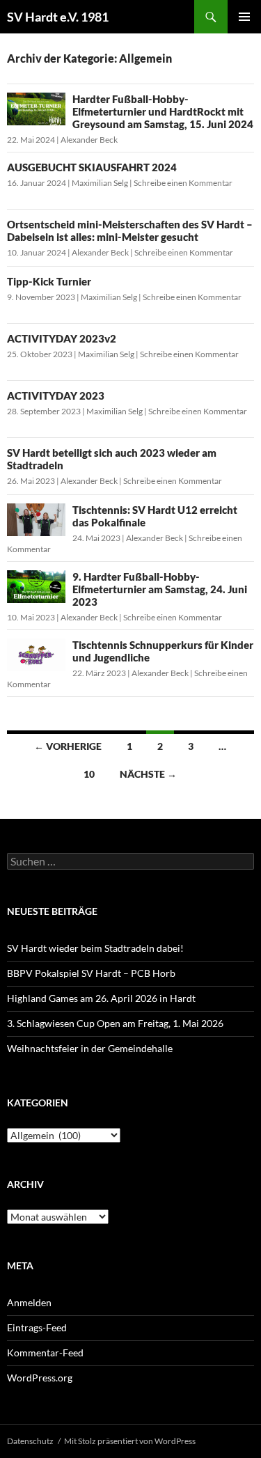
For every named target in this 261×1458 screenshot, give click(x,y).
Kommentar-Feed (45, 1352)
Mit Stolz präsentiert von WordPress (130, 1441)
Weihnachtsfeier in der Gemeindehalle (90, 1048)
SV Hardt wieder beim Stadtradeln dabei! (95, 948)
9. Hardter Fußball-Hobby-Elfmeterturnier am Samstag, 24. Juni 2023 (159, 589)
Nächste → (148, 774)
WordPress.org (39, 1377)
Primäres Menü (244, 16)
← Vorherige (68, 746)
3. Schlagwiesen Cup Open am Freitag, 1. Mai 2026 (115, 1023)
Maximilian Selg (100, 183)
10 (89, 774)
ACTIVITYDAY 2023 (55, 395)
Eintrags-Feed (37, 1327)
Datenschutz (30, 1441)
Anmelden (29, 1302)
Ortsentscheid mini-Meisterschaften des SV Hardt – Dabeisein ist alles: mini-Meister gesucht (130, 230)
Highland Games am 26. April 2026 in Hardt (101, 998)
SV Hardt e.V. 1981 (58, 16)
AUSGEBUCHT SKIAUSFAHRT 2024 (92, 167)
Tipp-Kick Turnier (49, 281)
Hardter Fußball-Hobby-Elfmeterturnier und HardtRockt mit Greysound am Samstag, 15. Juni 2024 (162, 111)
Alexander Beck (89, 139)
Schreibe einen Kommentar (183, 183)
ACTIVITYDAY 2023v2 (61, 338)
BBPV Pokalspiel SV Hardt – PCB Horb (91, 973)
